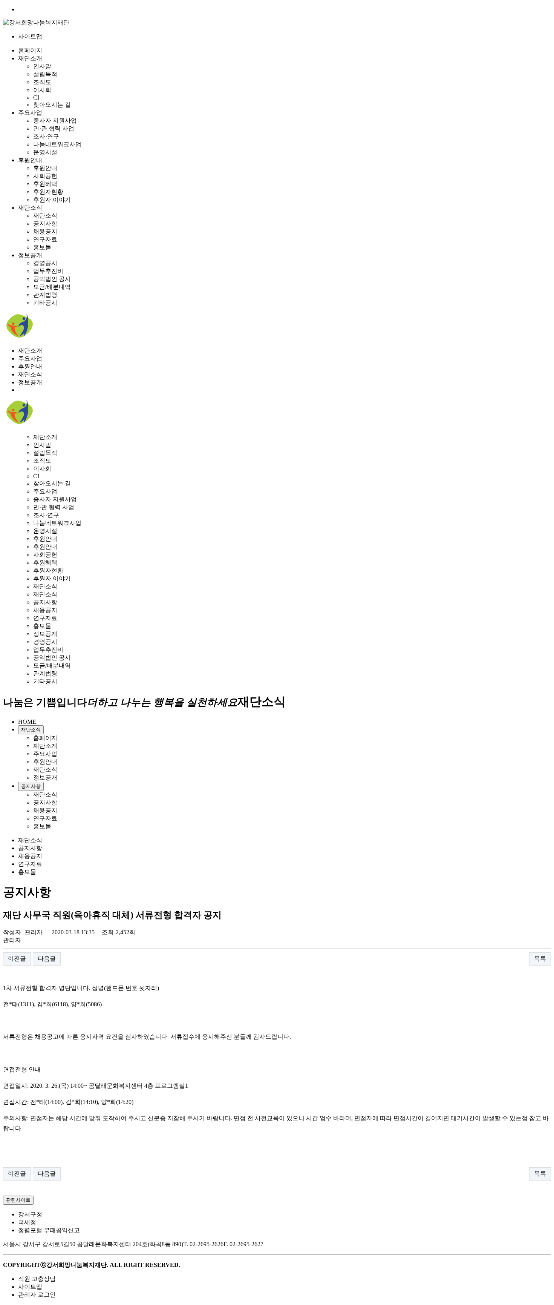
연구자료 (45, 239)
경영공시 (45, 263)
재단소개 (30, 58)
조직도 (42, 82)
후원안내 (30, 160)
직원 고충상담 (37, 1279)
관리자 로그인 (37, 1294)
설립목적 (45, 74)
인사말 (42, 66)
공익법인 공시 (52, 279)
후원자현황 (48, 192)
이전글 (17, 958)
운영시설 (45, 152)
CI (36, 97)
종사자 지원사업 (55, 120)
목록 (540, 958)
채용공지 (45, 231)
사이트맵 (30, 36)
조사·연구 (46, 136)
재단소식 (30, 207)
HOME (27, 722)
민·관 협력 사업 (53, 128)
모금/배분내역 (52, 287)
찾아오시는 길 (52, 104)
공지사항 (45, 223)
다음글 (47, 958)
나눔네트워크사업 (57, 144)
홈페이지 (30, 50)
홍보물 (42, 247)
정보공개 (30, 255)
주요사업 (30, 112)
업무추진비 (48, 271)
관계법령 (45, 295)
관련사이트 (18, 1200)
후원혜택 (45, 184)
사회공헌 (45, 176)
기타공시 (45, 302)
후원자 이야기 (52, 200)
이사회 (42, 90)
